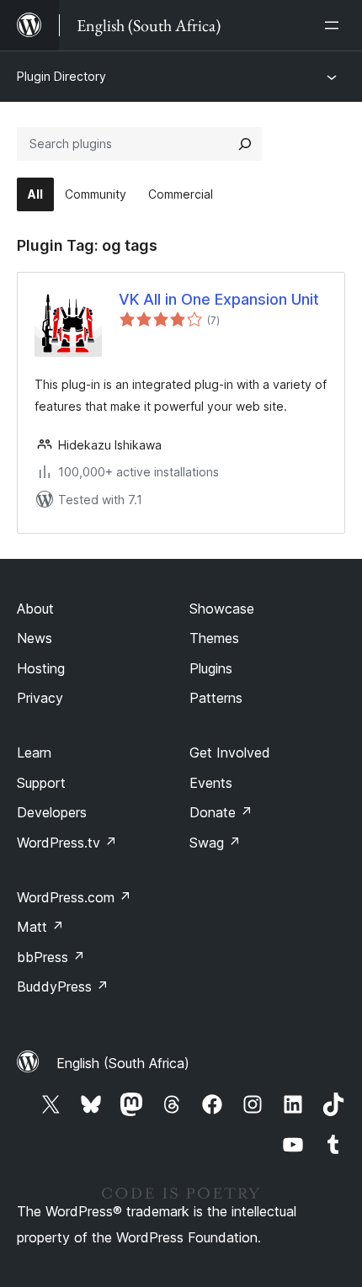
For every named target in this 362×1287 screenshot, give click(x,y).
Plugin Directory (61, 76)
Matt (40, 926)
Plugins (210, 668)
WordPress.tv (67, 842)
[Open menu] (335, 25)
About (35, 608)
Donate (221, 812)
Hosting (41, 668)
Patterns (215, 697)
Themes (214, 638)
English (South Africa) (122, 1063)
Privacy (40, 697)
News (34, 638)
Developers (52, 812)
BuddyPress (63, 986)
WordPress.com (74, 897)
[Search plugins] (245, 144)
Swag (215, 842)
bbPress (51, 957)
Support (41, 782)
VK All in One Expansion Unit (219, 299)
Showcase (221, 608)
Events (210, 782)
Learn (34, 752)
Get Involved (229, 752)
